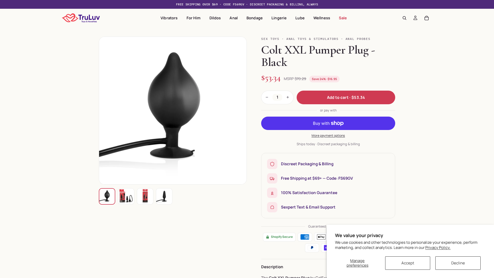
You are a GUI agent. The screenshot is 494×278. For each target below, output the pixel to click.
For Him (194, 17)
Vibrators (169, 17)
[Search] (404, 18)
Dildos (215, 17)
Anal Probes (358, 39)
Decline (458, 263)
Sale (343, 17)
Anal (234, 17)
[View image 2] (126, 196)
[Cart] (426, 18)
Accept (407, 263)
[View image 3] (145, 196)
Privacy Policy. (438, 247)
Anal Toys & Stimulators (312, 39)
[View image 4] (164, 196)
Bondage (254, 17)
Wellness (321, 17)
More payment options (328, 135)
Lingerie (279, 17)
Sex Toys (270, 39)
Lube (300, 17)
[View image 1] (107, 196)
